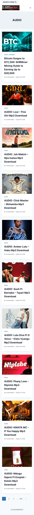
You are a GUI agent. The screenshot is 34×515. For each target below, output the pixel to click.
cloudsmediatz (10, 77)
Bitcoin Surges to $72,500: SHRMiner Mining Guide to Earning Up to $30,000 (16, 66)
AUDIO (6, 54)
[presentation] (17, 42)
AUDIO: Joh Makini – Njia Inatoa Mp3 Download (16, 158)
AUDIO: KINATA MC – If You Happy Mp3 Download (16, 431)
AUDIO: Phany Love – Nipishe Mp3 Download (16, 385)
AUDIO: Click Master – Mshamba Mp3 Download (16, 204)
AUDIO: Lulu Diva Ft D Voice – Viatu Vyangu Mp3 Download (17, 339)
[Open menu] (30, 7)
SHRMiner (12, 54)
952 (21, 499)
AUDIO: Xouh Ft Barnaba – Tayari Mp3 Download (17, 293)
